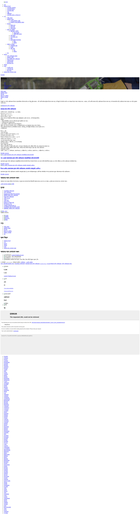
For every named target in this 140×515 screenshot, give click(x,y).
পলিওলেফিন (12, 35)
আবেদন (5, 54)
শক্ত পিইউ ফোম (13, 37)
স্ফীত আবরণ (9, 18)
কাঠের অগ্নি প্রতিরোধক (9, 196)
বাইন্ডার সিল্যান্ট (10, 61)
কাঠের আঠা (12, 26)
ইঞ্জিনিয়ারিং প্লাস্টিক (14, 31)
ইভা (14, 50)
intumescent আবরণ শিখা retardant (12, 193)
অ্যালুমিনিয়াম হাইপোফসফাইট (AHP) (12, 207)
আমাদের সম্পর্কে (7, 6)
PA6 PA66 (16, 32)
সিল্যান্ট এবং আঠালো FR (9, 202)
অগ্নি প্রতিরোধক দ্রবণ (67, 263)
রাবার (11, 38)
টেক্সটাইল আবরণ (10, 19)
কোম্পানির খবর (10, 69)
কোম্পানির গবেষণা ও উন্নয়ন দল (13, 15)
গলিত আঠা (12, 48)
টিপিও (15, 41)
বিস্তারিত (2, 153)
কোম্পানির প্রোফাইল (11, 7)
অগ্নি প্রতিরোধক (7, 192)
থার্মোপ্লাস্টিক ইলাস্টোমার (15, 40)
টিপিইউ (15, 42)
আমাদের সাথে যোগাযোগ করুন (10, 72)
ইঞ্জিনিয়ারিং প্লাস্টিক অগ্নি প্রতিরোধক (12, 208)
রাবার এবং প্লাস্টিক (11, 29)
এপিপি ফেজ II (7, 198)
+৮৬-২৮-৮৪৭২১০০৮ (8, 291)
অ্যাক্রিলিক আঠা (13, 45)
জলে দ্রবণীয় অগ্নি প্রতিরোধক (13, 59)
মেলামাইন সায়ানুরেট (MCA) (10, 205)
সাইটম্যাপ (23, 262)
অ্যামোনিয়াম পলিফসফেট (9, 191)
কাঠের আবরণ (13, 28)
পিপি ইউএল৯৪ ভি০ (8, 204)
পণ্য (5, 16)
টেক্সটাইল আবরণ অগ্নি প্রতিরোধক (11, 195)
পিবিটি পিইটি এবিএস (18, 34)
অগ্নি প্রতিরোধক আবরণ (12, 56)
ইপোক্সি (11, 47)
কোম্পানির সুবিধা (10, 10)
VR (8, 12)
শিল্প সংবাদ (9, 70)
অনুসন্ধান (7, 153)
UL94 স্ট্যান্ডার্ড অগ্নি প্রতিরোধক (54, 263)
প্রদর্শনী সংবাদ (10, 67)
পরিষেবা (5, 64)
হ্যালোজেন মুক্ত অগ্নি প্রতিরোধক (32, 263)
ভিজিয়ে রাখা (12, 25)
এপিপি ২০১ (6, 199)
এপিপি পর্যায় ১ (7, 201)
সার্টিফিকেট (9, 13)
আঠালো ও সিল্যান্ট (10, 44)
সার (8, 53)
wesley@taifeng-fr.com (18, 255)
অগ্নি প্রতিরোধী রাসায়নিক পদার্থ (7, 263)
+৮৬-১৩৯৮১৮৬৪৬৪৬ (8, 288)
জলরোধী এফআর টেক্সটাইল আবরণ (17, 22)
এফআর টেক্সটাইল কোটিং (15, 21)
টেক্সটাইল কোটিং (10, 57)
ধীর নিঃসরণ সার (10, 63)
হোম (5, 4)
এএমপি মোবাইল (29, 262)
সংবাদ (5, 66)
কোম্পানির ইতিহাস (11, 9)
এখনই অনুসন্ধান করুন (5, 184)
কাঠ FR (9, 23)
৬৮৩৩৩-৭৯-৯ (43, 263)
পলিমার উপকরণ (10, 60)
